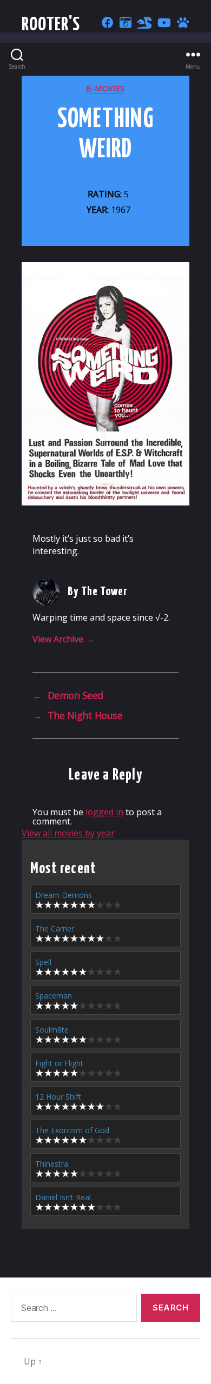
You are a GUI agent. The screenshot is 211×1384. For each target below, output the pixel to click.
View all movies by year (68, 833)
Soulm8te (52, 1029)
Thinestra (51, 1164)
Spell (43, 962)
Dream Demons (63, 895)
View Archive (63, 639)
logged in (104, 812)
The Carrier (54, 928)
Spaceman (53, 995)
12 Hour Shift (58, 1097)
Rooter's (51, 25)
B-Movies (105, 89)
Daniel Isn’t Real (63, 1197)
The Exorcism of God (72, 1130)
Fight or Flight (59, 1063)
